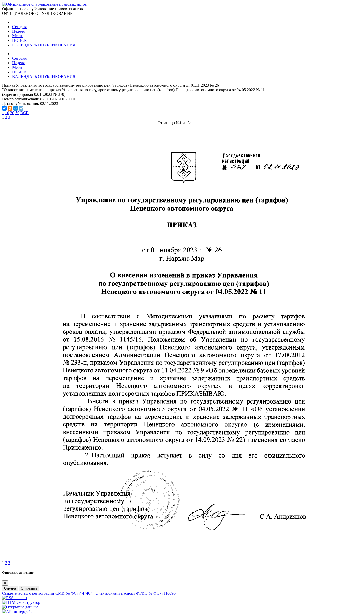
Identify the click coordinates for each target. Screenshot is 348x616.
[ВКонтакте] (4, 108)
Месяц (17, 36)
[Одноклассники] (10, 108)
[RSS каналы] (14, 598)
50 (17, 113)
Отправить (29, 588)
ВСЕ (24, 113)
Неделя (18, 31)
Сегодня (19, 26)
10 (7, 113)
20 (12, 113)
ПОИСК (19, 40)
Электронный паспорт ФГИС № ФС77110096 (136, 593)
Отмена (10, 588)
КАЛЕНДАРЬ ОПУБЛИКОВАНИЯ (43, 45)
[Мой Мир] (15, 108)
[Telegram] (21, 108)
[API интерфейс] (17, 611)
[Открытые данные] (20, 607)
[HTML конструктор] (21, 602)
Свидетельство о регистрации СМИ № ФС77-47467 (47, 593)
